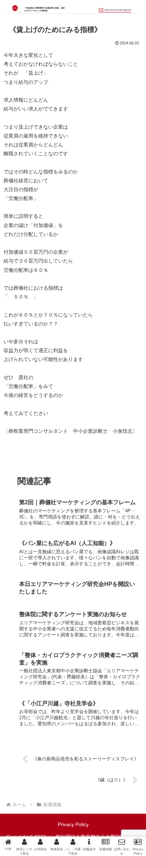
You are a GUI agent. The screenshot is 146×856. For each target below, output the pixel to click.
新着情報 (19, 458)
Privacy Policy (73, 824)
